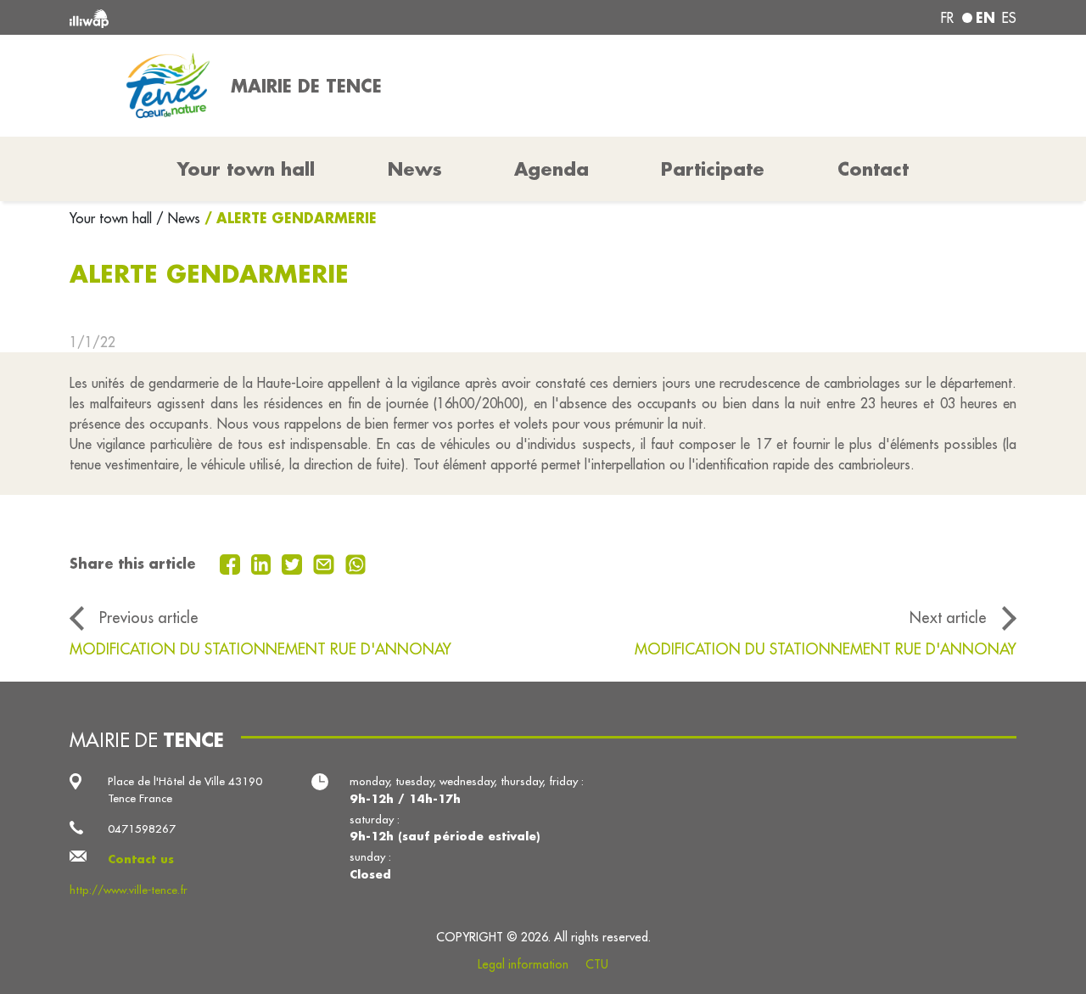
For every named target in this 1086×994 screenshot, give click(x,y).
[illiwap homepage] (260, 17)
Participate (712, 169)
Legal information (523, 964)
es (1009, 17)
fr (947, 17)
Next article (948, 617)
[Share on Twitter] (294, 562)
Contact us (141, 858)
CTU (596, 964)
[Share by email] (326, 562)
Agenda (551, 169)
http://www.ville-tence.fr (129, 890)
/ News (178, 218)
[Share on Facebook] (232, 562)
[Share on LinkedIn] (263, 562)
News (415, 169)
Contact (873, 169)
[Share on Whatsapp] (356, 562)
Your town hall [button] (246, 169)
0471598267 (142, 829)
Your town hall (113, 218)
